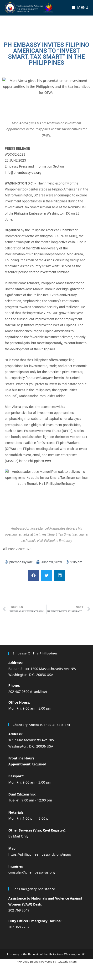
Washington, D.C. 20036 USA (30, 674)
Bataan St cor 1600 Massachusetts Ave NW (42, 668)
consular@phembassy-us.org (31, 872)
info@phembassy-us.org (23, 172)
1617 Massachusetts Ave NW (31, 740)
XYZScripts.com (67, 961)
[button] (33, 575)
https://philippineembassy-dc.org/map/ (39, 854)
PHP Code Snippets (29, 961)
